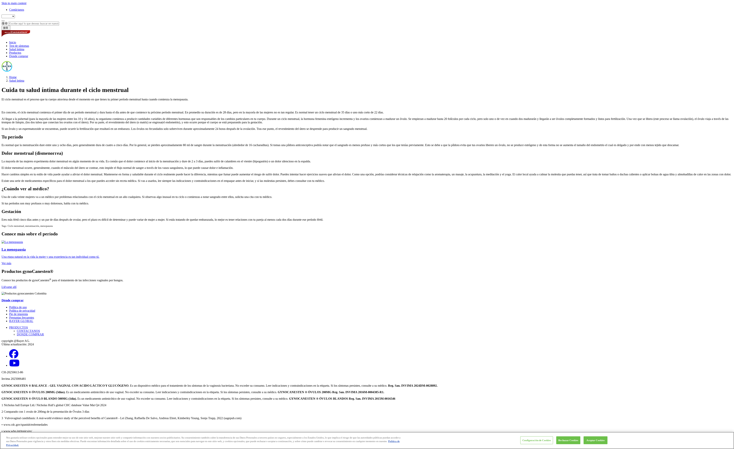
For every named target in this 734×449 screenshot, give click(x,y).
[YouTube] (14, 365)
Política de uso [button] (18, 307)
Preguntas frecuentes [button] (21, 317)
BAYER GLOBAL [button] (21, 321)
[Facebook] (13, 356)
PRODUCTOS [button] (18, 327)
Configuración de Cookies (536, 440)
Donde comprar (18, 56)
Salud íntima (16, 49)
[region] (367, 440)
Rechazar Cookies (568, 440)
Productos (15, 52)
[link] (367, 252)
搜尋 (5, 23)
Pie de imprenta (18, 314)
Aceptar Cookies (595, 440)
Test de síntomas (19, 45)
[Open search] (3, 20)
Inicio (12, 42)
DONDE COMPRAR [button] (30, 334)
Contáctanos (16, 9)
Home (13, 77)
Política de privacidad (22, 310)
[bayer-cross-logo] (7, 70)
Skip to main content (14, 3)
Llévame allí (9, 287)
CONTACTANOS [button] (28, 331)
